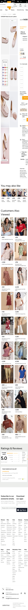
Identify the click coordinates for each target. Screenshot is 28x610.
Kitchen (8, 558)
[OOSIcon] (23, 53)
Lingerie (2, 534)
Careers (20, 555)
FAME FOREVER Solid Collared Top (19, 388)
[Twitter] (25, 593)
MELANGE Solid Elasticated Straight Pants (7, 388)
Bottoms (3, 525)
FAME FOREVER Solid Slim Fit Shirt (20, 437)
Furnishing (9, 556)
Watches (9, 534)
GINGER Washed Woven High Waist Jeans (24, 201)
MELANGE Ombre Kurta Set (20, 363)
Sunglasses (9, 536)
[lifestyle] (6, 605)
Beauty (2, 539)
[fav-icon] (15, 5)
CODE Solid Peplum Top (6, 363)
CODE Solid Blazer (18, 411)
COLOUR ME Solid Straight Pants (20, 339)
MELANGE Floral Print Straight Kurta (6, 290)
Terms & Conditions (17, 606)
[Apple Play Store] (21, 510)
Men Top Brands (25, 532)
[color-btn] (23, 53)
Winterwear (3, 532)
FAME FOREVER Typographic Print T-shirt (20, 240)
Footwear (4, 14)
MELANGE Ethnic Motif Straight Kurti (6, 412)
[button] (13, 21)
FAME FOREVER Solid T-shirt (3, 201)
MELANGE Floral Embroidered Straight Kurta (20, 265)
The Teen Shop (13, 543)
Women (9, 14)
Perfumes (20, 536)
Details (23, 109)
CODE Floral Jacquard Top (20, 313)
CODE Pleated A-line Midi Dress (20, 290)
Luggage (3, 558)
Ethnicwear (3, 523)
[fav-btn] (4, 190)
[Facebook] (21, 593)
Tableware (9, 560)
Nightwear (3, 536)
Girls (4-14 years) (13, 565)
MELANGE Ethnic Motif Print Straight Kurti (14, 201)
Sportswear (3, 537)
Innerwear (9, 530)
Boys (25, 536)
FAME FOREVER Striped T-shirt (9, 201)
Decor (8, 555)
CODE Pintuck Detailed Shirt (7, 264)
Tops (2, 521)
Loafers (14, 14)
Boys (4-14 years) (13, 553)
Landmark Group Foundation (20, 562)
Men (25, 529)
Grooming (9, 532)
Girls (25, 537)
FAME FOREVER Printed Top (7, 239)
